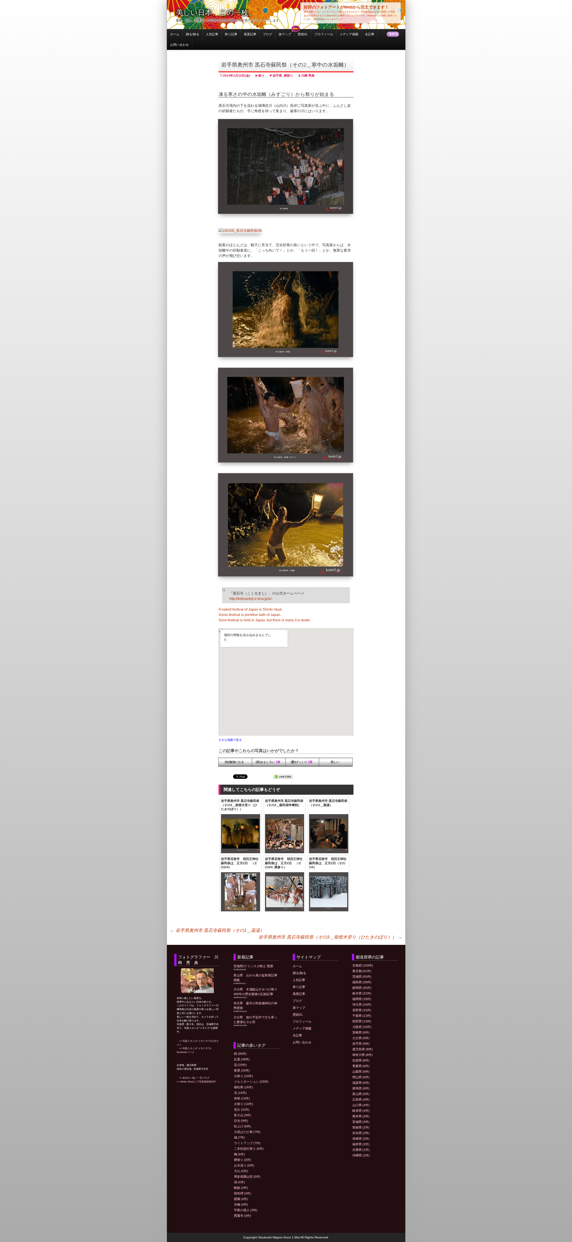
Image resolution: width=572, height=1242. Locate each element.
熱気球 (242, 1193)
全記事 (369, 34)
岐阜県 (361, 1110)
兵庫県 (361, 1150)
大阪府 (361, 1027)
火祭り (243, 1076)
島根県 (361, 1127)
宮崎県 (361, 1032)
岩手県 (277, 75)
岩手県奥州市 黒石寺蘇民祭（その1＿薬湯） (217, 930)
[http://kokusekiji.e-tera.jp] (286, 734)
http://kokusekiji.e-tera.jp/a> (250, 599)
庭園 (241, 1199)
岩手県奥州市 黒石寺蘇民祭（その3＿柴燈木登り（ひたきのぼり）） (330, 937)
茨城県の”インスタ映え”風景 (253, 966)
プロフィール (323, 34)
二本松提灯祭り (249, 1148)
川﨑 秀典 (308, 75)
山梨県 (361, 1071)
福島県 (361, 982)
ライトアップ (247, 1143)
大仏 (241, 1171)
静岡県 (361, 988)
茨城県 (361, 976)
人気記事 (212, 34)
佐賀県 (361, 1060)
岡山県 (361, 1077)
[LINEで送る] (283, 777)
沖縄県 (361, 1155)
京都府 (362, 965)
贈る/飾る (192, 34)
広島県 (361, 1099)
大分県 (361, 1038)
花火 (241, 1109)
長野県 (361, 1010)
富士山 (242, 1115)
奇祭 (242, 1098)
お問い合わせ (179, 44)
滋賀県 (361, 1082)
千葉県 (361, 1015)
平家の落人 (245, 1210)
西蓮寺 (242, 1215)
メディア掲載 (349, 34)
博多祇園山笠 (247, 1176)
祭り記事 (231, 34)
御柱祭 (243, 1087)
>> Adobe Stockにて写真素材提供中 (196, 1081)
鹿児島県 (362, 1049)
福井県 (361, 1144)
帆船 (241, 1187)
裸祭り (288, 75)
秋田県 (361, 1021)
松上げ (242, 1126)
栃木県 (361, 993)
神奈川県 (362, 1055)
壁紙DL (303, 34)
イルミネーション (251, 1081)
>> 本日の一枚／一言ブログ (193, 1077)
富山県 (361, 1094)
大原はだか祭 (247, 1132)
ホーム (174, 34)
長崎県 (361, 1138)
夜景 (242, 1070)
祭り (261, 75)
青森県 (361, 1066)
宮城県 (361, 1122)
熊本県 (361, 1116)
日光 (241, 1120)
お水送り (244, 1165)
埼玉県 (361, 1004)
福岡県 (361, 999)
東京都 (361, 971)
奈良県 (361, 1133)
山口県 (361, 1105)
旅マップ (285, 34)
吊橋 (241, 1204)
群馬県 (361, 1088)
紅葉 (242, 1059)
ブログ (267, 34)
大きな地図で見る (230, 740)
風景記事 (250, 34)
